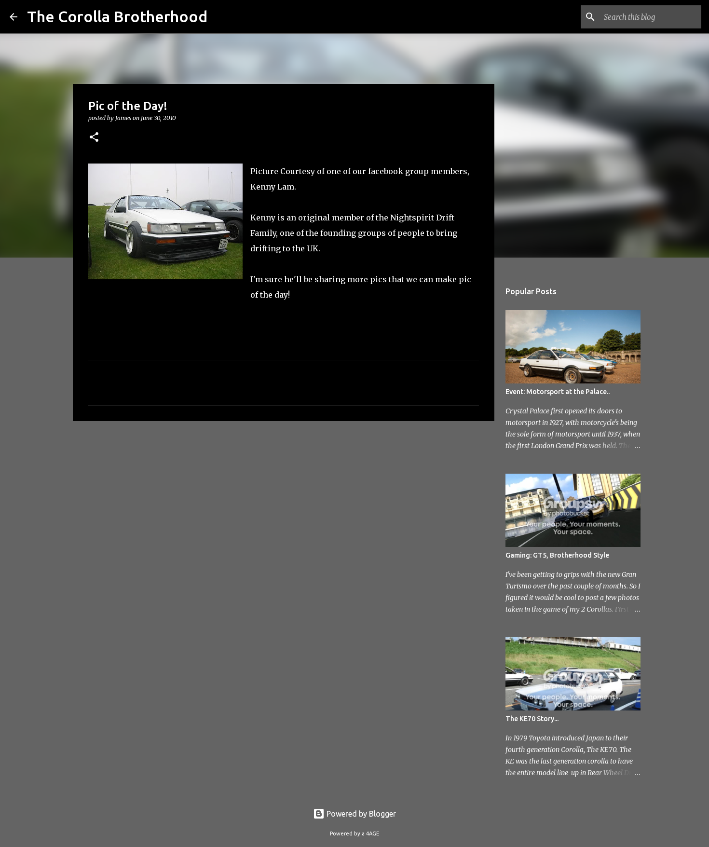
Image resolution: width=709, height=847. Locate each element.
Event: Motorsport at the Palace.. (557, 392)
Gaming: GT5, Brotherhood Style (557, 555)
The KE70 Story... (532, 719)
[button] (94, 137)
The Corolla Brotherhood (117, 16)
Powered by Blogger (360, 813)
